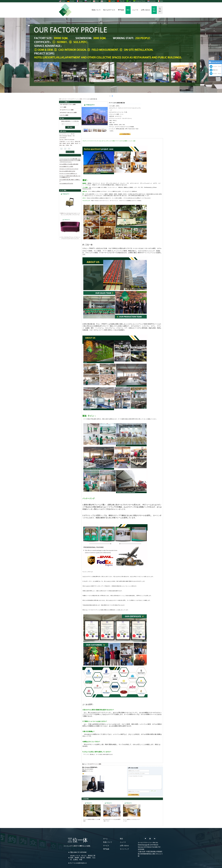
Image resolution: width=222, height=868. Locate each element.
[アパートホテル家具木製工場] (95, 115)
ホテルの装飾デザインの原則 (66, 166)
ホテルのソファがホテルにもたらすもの (68, 168)
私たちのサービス (109, 10)
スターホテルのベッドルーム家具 (68, 104)
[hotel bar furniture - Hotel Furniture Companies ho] (111, 55)
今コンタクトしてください (70, 152)
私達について (96, 10)
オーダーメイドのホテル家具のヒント (68, 173)
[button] (220, 58)
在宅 (60, 99)
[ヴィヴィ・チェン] (61, 148)
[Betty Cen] (65, 148)
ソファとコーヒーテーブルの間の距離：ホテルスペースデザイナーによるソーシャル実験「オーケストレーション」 (69, 160)
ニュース (135, 10)
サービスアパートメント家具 (75, 99)
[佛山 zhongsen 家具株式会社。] (65, 15)
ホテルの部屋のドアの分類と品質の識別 (68, 164)
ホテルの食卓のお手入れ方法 (66, 183)
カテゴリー (64, 99)
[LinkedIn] (154, 838)
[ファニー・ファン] (69, 148)
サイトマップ (124, 849)
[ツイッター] (145, 838)
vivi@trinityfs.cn (81, 863)
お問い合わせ (145, 10)
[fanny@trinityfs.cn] (83, 774)
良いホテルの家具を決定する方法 (67, 171)
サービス (106, 845)
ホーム (105, 839)
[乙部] (150, 838)
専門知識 (121, 10)
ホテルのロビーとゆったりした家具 (68, 112)
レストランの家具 (64, 115)
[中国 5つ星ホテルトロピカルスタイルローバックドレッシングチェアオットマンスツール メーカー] (70, 202)
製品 (128, 10)
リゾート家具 (63, 107)
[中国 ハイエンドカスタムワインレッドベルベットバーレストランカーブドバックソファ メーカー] (70, 226)
